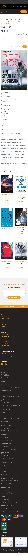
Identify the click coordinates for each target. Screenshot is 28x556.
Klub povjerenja (4, 322)
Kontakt (3, 314)
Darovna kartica (4, 328)
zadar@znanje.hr (5, 430)
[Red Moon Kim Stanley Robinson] (2, 126)
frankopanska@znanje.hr (7, 448)
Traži (23, 11)
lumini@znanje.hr (5, 421)
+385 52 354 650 (5, 345)
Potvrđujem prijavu (14, 297)
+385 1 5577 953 (5, 347)
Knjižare (3, 1)
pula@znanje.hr (5, 386)
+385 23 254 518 (5, 341)
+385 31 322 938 (5, 464)
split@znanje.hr (5, 412)
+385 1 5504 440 (5, 338)
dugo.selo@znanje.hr (6, 483)
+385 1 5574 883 (5, 446)
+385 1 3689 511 (5, 355)
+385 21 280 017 (5, 490)
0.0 (26, 34)
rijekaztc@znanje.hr (6, 439)
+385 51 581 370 (5, 437)
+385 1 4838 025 (5, 481)
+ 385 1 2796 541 (5, 508)
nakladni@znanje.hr (5, 353)
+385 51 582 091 (5, 339)
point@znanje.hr (5, 500)
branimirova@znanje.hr (7, 509)
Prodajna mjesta (5, 316)
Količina (4, 38)
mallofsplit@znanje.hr (6, 492)
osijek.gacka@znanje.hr (7, 465)
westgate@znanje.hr (6, 456)
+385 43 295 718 (5, 336)
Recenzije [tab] (14, 129)
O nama (3, 312)
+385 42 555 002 (5, 419)
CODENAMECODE (23, 552)
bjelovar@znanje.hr (6, 474)
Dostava (3, 326)
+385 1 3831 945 (5, 499)
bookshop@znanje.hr (6, 377)
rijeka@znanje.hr (5, 394)
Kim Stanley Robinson (7, 194)
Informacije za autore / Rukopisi (8, 356)
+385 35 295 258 (5, 343)
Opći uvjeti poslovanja (6, 318)
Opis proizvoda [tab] (5, 129)
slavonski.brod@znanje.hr (7, 403)
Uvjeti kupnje (4, 324)
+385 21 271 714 (5, 411)
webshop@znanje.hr (5, 334)
